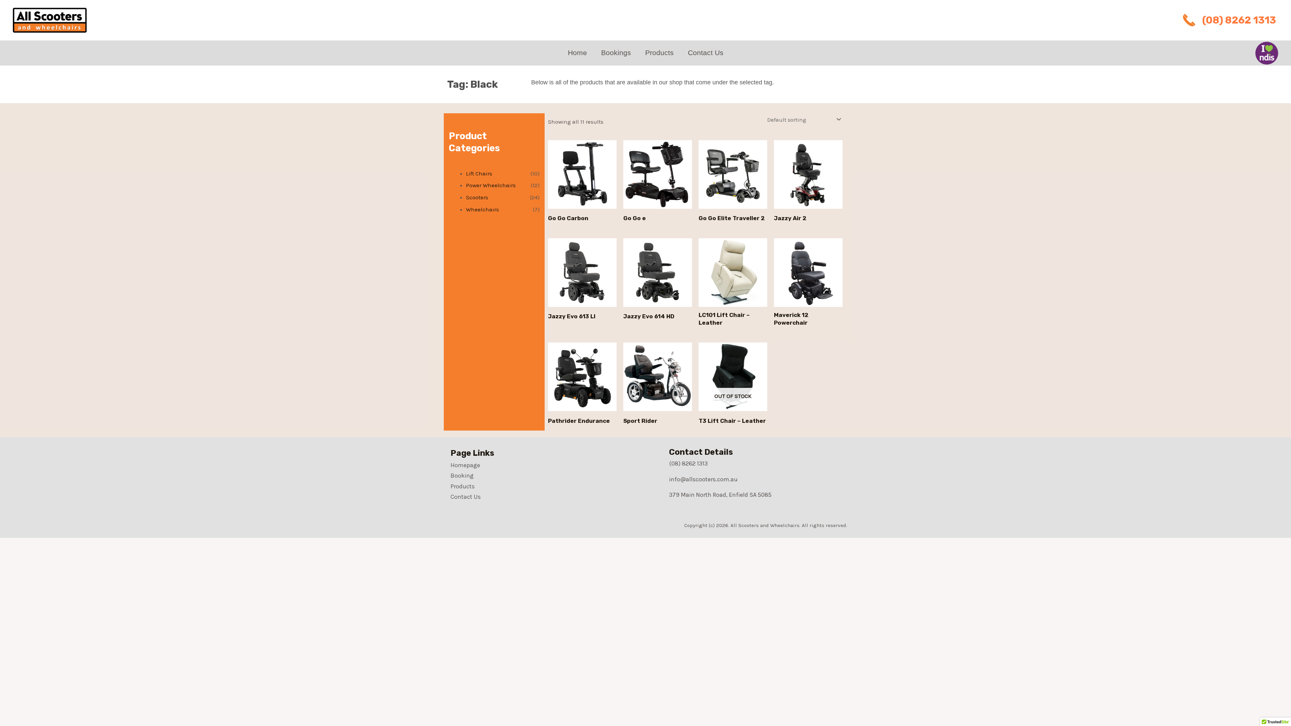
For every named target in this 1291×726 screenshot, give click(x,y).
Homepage (465, 465)
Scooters (477, 197)
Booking (462, 475)
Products (659, 52)
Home (577, 52)
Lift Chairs (479, 173)
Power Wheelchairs (491, 185)
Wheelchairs (482, 209)
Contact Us (705, 52)
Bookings (616, 52)
